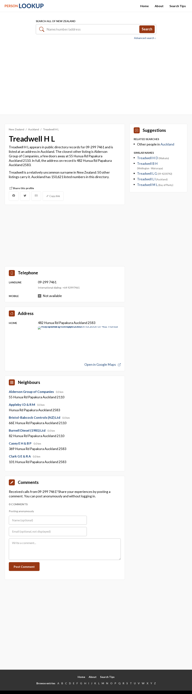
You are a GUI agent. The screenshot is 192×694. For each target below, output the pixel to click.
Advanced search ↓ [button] (145, 38)
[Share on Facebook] (14, 196)
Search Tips (178, 6)
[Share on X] (25, 196)
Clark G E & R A (20, 456)
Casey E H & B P (20, 443)
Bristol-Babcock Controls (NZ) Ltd (35, 417)
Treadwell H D (148, 158)
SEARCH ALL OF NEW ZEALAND (55, 21)
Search (147, 29)
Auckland (33, 129)
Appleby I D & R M (22, 405)
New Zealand (16, 129)
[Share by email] (36, 196)
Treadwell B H (147, 164)
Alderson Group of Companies (31, 392)
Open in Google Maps (100, 364)
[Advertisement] (96, 76)
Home (144, 6)
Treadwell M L (147, 185)
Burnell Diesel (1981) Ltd (27, 430)
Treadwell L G (147, 173)
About (159, 6)
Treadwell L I (146, 179)
